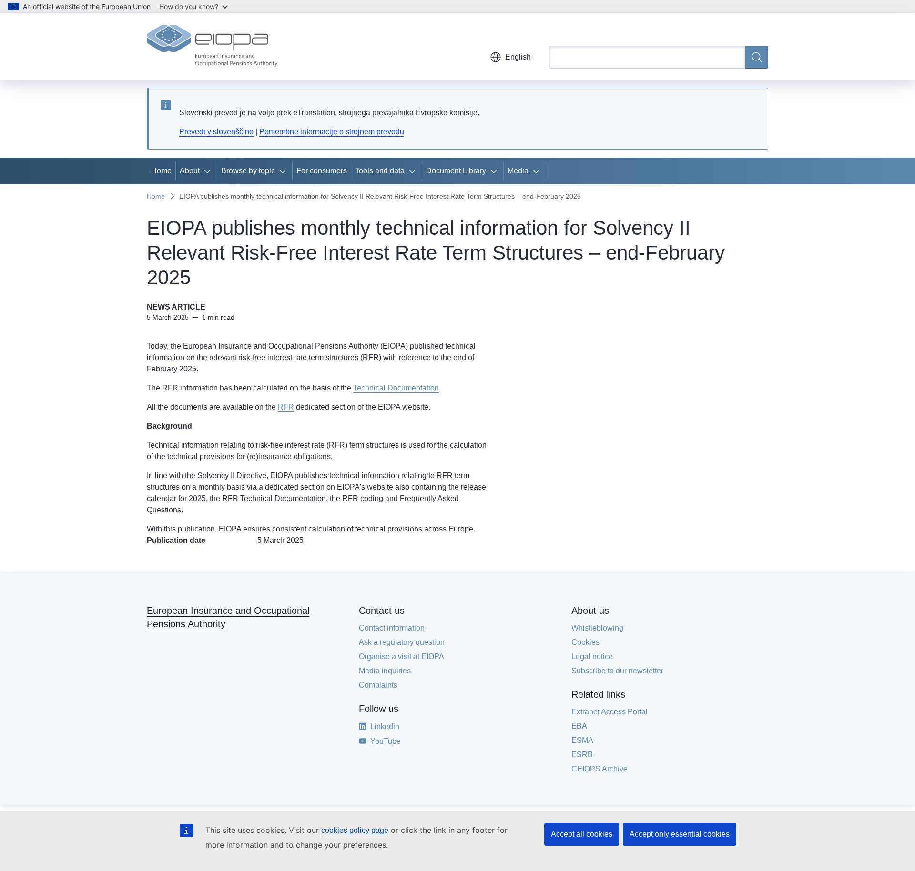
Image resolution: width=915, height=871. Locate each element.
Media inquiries (385, 671)
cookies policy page (354, 830)
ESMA (582, 740)
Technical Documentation (396, 388)
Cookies (585, 642)
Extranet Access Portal (609, 712)
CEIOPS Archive (599, 769)
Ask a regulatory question (402, 642)
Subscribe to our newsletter (617, 671)
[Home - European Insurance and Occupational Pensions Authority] (212, 47)
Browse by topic (248, 171)
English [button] (518, 57)
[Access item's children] (209, 171)
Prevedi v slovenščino (216, 132)
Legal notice (592, 656)
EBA (579, 726)
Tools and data (380, 171)
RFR (286, 407)
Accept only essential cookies (680, 834)
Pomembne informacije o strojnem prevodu (331, 132)
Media (518, 171)
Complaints (378, 685)
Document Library (456, 171)
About (190, 171)
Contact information (392, 628)
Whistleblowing (597, 628)
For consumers (321, 171)
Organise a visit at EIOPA (401, 656)
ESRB (582, 755)
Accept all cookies (581, 834)
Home (161, 171)
